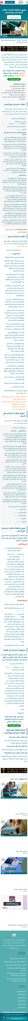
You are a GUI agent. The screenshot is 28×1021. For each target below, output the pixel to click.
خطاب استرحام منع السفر (17, 86)
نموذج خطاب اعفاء (21, 851)
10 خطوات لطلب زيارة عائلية (18, 958)
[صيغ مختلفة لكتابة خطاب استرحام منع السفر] (14, 51)
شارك (4, 1019)
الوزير (15, 423)
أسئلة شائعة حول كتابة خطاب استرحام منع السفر (13, 98)
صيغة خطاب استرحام (19, 409)
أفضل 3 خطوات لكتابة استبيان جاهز (16, 965)
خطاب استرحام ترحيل (18, 88)
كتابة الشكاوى (22, 998)
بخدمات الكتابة (20, 75)
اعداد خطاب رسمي (21, 814)
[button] (26, 2)
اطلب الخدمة (15, 79)
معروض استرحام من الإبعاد (17, 94)
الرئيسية (24, 40)
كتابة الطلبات (22, 1004)
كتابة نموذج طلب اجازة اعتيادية (17, 925)
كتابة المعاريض (21, 991)
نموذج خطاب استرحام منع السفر (15, 90)
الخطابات (22, 73)
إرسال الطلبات (22, 1007)
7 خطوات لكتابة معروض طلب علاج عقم (15, 961)
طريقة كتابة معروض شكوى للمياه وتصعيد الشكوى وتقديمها (16, 980)
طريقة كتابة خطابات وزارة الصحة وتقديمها (16, 969)
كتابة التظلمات (22, 1001)
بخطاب (25, 393)
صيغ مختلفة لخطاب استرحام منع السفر (13, 92)
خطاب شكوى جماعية (20, 889)
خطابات (19, 40)
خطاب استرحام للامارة (19, 407)
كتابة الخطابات (21, 994)
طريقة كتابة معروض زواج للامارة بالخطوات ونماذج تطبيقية (16, 974)
